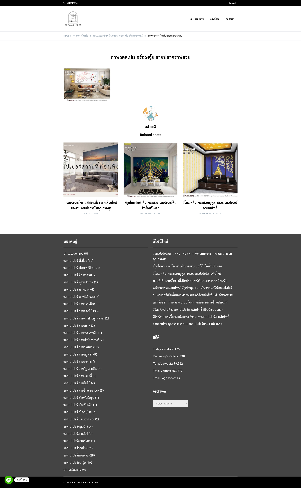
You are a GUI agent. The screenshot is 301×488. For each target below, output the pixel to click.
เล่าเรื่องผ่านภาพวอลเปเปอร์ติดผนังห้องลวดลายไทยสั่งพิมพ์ (190, 302)
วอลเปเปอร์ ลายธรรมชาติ (79, 333)
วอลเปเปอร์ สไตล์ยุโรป (77, 412)
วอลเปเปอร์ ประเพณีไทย (79, 268)
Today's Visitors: (163, 349)
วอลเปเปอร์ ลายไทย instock (81, 390)
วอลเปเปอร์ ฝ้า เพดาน (77, 275)
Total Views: (161, 363)
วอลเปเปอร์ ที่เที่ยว (75, 261)
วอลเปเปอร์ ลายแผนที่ (77, 376)
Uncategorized (73, 253)
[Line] (9, 480)
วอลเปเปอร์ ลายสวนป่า (77, 347)
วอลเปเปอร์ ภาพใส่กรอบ (79, 297)
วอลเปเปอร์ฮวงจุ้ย (74, 462)
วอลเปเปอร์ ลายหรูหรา (77, 354)
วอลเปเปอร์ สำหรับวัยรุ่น (78, 398)
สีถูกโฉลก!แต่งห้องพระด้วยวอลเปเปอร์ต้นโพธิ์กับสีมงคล (187, 266)
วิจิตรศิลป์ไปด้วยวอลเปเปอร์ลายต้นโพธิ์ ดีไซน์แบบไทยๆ (188, 309)
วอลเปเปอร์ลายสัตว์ (75, 434)
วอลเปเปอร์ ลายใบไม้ (76, 383)
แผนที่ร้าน (214, 19)
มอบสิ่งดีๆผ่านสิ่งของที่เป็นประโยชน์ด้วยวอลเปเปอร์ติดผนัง (190, 281)
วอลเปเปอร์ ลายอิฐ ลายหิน (80, 369)
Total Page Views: (165, 378)
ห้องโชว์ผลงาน (197, 19)
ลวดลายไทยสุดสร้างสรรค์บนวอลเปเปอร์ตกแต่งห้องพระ (187, 324)
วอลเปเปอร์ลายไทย (75, 448)
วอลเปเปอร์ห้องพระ (76, 455)
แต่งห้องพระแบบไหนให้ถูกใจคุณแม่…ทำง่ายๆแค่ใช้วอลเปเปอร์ (192, 288)
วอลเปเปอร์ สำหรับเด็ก (77, 405)
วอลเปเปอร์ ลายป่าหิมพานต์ (81, 340)
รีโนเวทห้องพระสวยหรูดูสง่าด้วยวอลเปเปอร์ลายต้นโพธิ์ (187, 273)
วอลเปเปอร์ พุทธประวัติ (78, 282)
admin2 (150, 126)
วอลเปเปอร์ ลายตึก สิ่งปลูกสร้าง (83, 318)
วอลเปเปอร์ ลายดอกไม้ (77, 311)
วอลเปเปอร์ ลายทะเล (76, 325)
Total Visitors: (162, 371)
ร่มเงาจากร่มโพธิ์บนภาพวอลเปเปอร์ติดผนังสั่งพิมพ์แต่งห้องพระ (193, 295)
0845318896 (71, 3)
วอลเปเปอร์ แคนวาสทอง (78, 419)
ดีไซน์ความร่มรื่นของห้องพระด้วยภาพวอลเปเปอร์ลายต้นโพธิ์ (191, 317)
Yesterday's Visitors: (166, 356)
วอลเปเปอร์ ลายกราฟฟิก (79, 304)
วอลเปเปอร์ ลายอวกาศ (77, 361)
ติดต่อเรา (230, 19)
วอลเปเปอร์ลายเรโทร (76, 441)
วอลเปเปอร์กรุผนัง (74, 426)
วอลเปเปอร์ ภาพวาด (76, 289)
